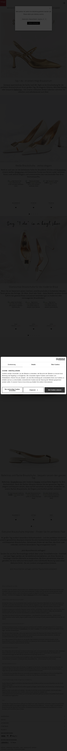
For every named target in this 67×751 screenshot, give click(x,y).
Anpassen (32, 390)
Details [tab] (33, 364)
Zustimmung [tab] (12, 364)
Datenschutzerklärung (24, 382)
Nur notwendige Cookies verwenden (12, 389)
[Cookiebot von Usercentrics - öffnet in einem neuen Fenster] (57, 359)
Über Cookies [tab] (55, 364)
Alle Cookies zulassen (54, 390)
